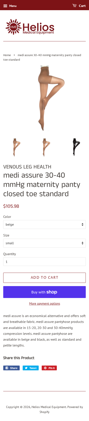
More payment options (44, 303)
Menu (12, 6)
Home (7, 55)
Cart (82, 6)
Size (6, 235)
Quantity (9, 254)
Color (7, 216)
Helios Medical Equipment (49, 407)
